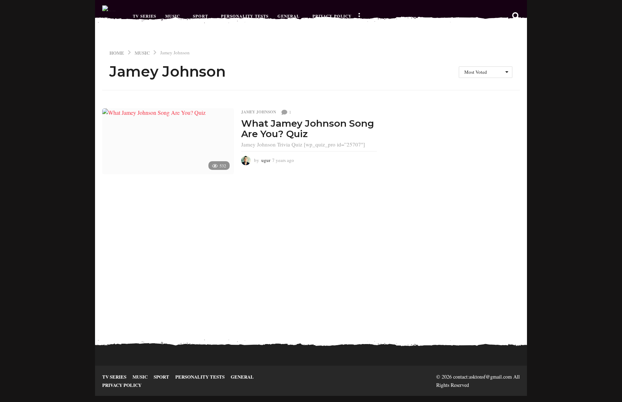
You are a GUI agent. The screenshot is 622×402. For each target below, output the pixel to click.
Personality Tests (245, 16)
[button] (359, 16)
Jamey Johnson (258, 112)
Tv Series (144, 16)
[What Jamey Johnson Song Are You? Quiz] (168, 141)
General (288, 16)
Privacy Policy (332, 16)
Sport (200, 16)
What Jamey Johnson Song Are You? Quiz (307, 129)
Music (172, 16)
